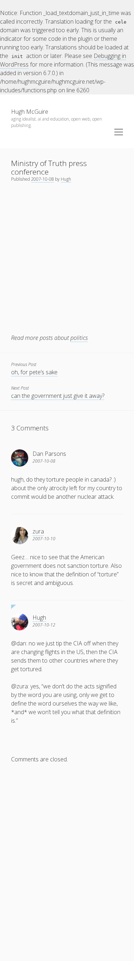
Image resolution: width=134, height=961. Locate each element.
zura (38, 531)
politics (79, 338)
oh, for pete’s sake (34, 372)
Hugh (66, 179)
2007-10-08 (42, 179)
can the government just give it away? (57, 396)
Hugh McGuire (29, 112)
